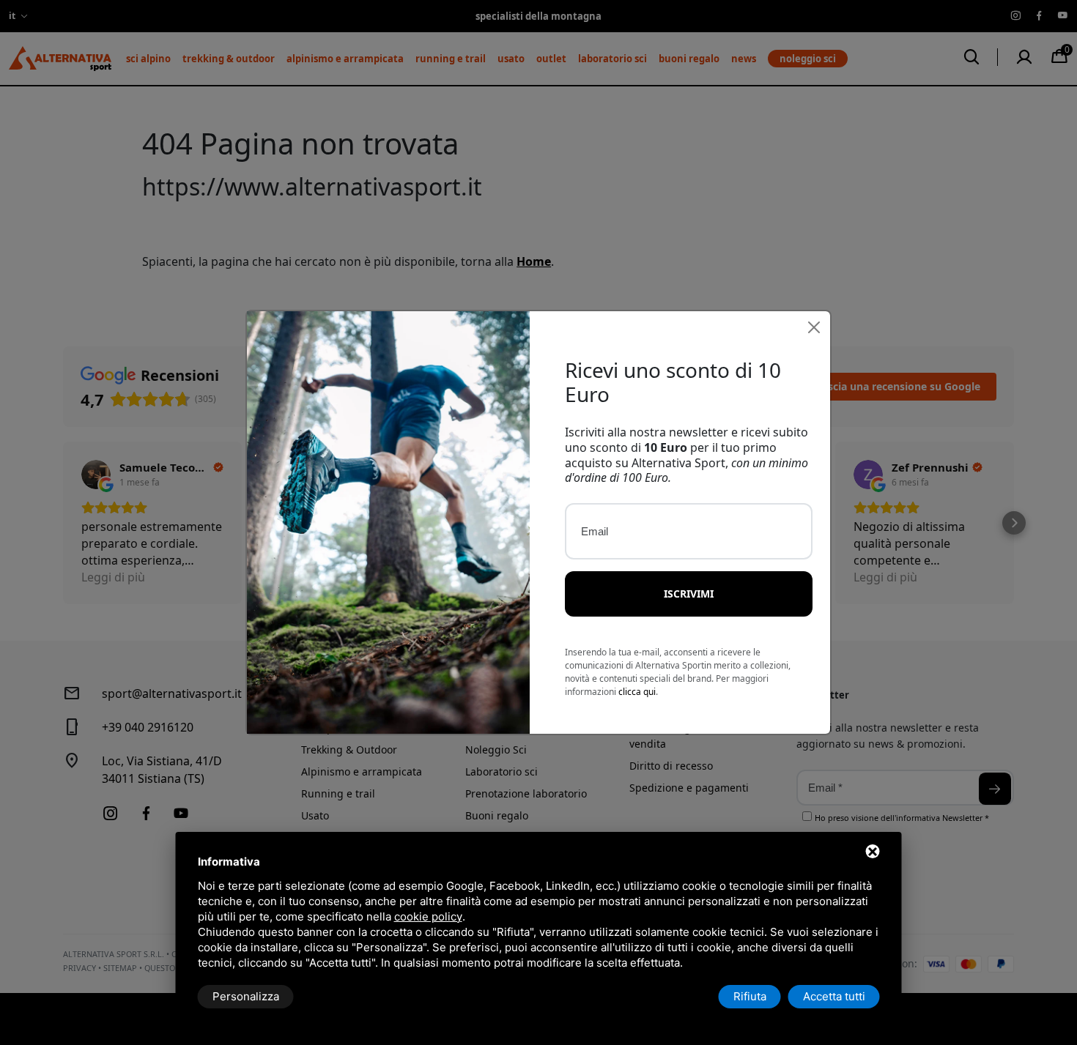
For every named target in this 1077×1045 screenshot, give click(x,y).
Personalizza (245, 996)
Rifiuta (749, 996)
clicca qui (637, 691)
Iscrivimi (689, 593)
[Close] (814, 327)
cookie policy (428, 916)
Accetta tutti (834, 996)
